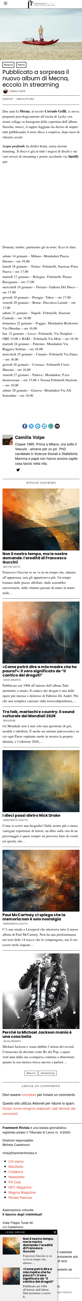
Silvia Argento (12, 679)
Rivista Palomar (20, 1197)
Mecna (31, 1073)
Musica (8, 65)
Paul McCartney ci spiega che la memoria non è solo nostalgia (33, 917)
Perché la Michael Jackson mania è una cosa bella (37, 1034)
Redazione (9, 720)
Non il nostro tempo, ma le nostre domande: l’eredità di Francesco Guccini (34, 558)
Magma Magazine (22, 1192)
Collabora (15, 1171)
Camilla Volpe (17, 91)
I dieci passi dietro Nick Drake (31, 815)
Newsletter (16, 1176)
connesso (29, 1094)
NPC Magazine (19, 1187)
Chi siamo (16, 1161)
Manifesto (15, 1166)
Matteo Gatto (11, 566)
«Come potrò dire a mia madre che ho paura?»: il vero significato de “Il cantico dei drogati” (39, 671)
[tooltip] (24, 426)
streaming (48, 1073)
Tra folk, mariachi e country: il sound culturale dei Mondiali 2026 (38, 714)
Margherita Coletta (15, 820)
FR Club (14, 1181)
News (21, 65)
